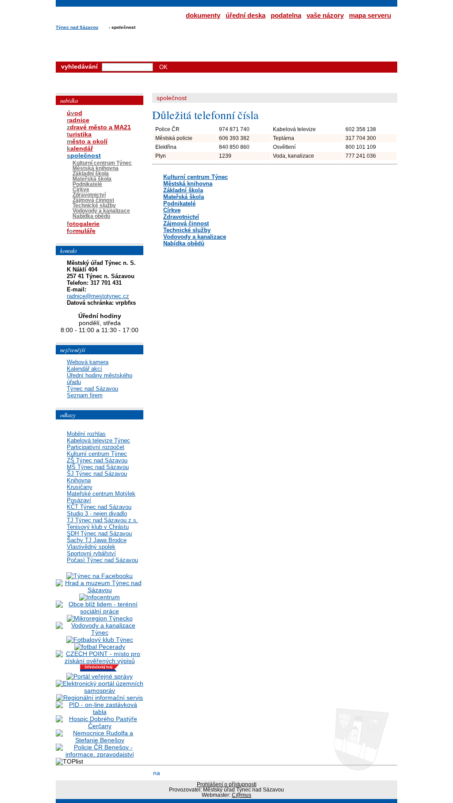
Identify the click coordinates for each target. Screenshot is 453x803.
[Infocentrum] (99, 597)
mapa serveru (370, 15)
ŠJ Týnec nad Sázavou (97, 473)
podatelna (286, 15)
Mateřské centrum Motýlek (101, 493)
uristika (79, 134)
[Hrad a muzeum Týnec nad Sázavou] (99, 590)
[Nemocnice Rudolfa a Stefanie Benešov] (99, 740)
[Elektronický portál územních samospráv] (99, 690)
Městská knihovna (187, 183)
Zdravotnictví (181, 216)
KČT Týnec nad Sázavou (99, 507)
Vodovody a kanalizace (194, 236)
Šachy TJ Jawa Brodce (97, 540)
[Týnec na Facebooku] (99, 575)
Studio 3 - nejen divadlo (97, 513)
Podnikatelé (179, 203)
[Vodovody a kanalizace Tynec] (99, 632)
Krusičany (79, 487)
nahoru (156, 772)
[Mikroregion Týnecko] (100, 618)
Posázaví (79, 500)
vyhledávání (79, 66)
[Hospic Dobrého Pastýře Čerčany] (99, 725)
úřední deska (245, 15)
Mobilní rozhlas (86, 434)
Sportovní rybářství (91, 553)
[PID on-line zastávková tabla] (99, 711)
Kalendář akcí (84, 368)
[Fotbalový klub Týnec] (99, 639)
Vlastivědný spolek (91, 546)
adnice (78, 120)
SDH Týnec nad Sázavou (99, 533)
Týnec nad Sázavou (77, 27)
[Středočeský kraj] (99, 669)
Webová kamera (87, 362)
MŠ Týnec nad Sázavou (98, 467)
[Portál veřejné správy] (99, 676)
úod (74, 112)
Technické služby (187, 230)
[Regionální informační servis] (99, 697)
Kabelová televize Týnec (98, 440)
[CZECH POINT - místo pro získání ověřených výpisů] (99, 660)
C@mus (241, 795)
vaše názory (325, 15)
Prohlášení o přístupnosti (227, 784)
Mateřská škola (183, 197)
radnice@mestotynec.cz (98, 296)
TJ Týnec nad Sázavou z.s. (102, 520)
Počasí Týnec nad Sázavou (102, 560)
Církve (171, 210)
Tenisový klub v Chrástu (98, 527)
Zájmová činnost (186, 223)
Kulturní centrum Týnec (195, 177)
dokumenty (203, 15)
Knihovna (79, 480)
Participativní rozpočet (95, 447)
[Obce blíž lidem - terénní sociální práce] (99, 611)
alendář (80, 148)
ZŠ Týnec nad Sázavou (97, 460)
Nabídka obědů (183, 243)
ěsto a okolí (87, 141)
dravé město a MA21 (99, 127)
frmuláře (81, 230)
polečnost (84, 155)
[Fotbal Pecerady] (99, 646)
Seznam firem (85, 395)
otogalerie (83, 223)
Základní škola (183, 190)
